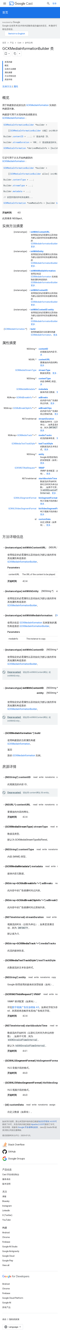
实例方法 (7, 86)
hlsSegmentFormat (48, 498)
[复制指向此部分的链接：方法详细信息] (26, 537)
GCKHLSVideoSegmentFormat (22, 508)
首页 (5, 12)
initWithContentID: (39, 290)
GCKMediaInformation (37, 105)
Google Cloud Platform (12, 1298)
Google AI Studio (9, 1246)
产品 (12, 43)
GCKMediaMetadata (25, 389)
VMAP (42, 468)
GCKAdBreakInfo (24, 397)
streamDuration (21, 142)
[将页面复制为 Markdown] (15, 53)
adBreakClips (45, 408)
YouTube (6, 1220)
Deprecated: (14, 672)
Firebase (6, 1242)
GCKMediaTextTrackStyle (23, 443)
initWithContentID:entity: (42, 309)
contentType (19, 179)
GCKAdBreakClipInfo (22, 408)
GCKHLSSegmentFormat (25, 498)
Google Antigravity (10, 1251)
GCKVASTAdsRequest (25, 468)
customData (45, 519)
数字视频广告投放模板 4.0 (25, 1007)
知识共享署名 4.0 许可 (47, 1121)
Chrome (6, 1237)
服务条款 (6, 1179)
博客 (4, 1196)
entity (41, 454)
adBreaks (43, 397)
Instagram (7, 1206)
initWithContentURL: (40, 232)
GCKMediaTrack (24, 435)
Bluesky (5, 1201)
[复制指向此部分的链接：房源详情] (19, 767)
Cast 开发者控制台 (10, 1174)
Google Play (7, 1260)
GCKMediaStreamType (25, 370)
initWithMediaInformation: (43, 271)
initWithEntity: (37, 251)
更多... (33, 246)
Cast (29, 4)
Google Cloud (8, 1256)
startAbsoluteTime (48, 478)
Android (6, 1232)
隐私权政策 (14, 1319)
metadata (17, 191)
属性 (16, 86)
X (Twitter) (7, 1215)
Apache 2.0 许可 (38, 1124)
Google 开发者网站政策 (28, 1127)
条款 (4, 1319)
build (33, 329)
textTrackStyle (46, 443)
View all (5, 1265)
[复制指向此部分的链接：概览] (12, 98)
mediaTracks (45, 435)
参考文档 (29, 43)
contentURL (44, 359)
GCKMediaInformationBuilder (18, 124)
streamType (19, 185)
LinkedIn (6, 1210)
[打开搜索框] (48, 3)
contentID (18, 136)
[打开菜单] (5, 3)
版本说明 (6, 1184)
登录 (54, 3)
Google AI (6, 1302)
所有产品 (6, 1307)
